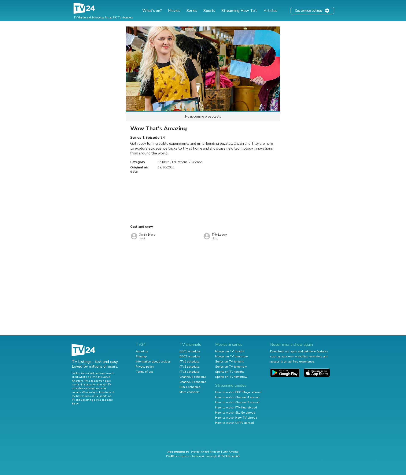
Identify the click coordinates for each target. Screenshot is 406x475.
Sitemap (141, 356)
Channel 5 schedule (193, 382)
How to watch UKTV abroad (234, 423)
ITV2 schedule (189, 367)
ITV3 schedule (189, 372)
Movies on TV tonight (229, 351)
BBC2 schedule (190, 356)
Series (192, 10)
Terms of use (145, 372)
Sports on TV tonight (229, 372)
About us (142, 351)
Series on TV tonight (229, 362)
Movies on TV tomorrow (231, 356)
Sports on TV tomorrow (231, 377)
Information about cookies (153, 362)
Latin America (230, 451)
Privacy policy (145, 367)
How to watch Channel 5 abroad (237, 402)
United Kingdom (211, 451)
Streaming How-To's (239, 10)
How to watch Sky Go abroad (235, 413)
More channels (189, 392)
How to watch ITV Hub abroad (236, 408)
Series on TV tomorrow (231, 367)
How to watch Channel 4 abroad (237, 397)
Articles (270, 10)
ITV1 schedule (189, 362)
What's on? (152, 10)
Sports (209, 10)
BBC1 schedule (190, 351)
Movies (174, 10)
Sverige (195, 451)
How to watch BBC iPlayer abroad (238, 392)
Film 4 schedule (190, 387)
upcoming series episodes (97, 399)
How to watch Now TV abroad (236, 418)
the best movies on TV (85, 396)
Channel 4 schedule (193, 377)
